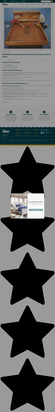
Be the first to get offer (36, 209)
